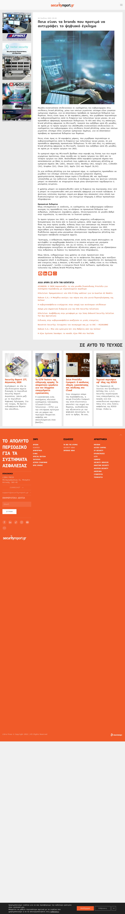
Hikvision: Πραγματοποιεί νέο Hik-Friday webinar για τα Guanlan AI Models (75, 293)
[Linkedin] (10, 522)
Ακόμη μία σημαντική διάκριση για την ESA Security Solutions (68, 309)
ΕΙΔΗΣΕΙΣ (36, 447)
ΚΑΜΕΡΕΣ (97, 459)
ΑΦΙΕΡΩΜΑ (97, 471)
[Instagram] (22, 522)
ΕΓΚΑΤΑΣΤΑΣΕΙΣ (99, 453)
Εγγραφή (9, 511)
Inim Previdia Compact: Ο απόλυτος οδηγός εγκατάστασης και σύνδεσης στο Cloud (77, 385)
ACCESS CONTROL (100, 447)
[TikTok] (16, 522)
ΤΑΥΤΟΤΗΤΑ (36, 459)
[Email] (4, 528)
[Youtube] (27, 522)
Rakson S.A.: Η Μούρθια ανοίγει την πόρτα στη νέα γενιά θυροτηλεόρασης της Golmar (75, 299)
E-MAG (35, 453)
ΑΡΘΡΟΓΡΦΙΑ (37, 450)
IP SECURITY (98, 450)
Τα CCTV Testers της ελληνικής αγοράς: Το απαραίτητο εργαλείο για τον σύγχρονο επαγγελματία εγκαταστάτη (46, 386)
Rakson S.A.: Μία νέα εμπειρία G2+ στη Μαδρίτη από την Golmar (69, 329)
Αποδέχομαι (85, 908)
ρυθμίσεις (54, 912)
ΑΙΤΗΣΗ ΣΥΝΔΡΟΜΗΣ (40, 462)
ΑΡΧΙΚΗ (35, 444)
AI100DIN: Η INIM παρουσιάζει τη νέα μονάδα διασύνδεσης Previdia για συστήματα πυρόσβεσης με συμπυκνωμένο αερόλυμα (73, 287)
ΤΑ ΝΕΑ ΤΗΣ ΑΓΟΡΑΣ (70, 444)
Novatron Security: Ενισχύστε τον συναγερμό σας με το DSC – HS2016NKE (73, 324)
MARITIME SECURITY (101, 465)
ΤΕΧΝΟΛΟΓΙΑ (98, 477)
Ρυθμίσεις (103, 908)
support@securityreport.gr (15, 492)
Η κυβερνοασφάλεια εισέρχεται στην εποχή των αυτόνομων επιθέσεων (72, 304)
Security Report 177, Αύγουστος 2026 (16, 381)
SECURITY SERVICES (101, 462)
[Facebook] (4, 522)
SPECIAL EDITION (39, 456)
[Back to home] (62, 5)
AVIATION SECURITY (101, 468)
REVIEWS (97, 444)
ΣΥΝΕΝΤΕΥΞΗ (98, 474)
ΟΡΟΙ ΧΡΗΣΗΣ (38, 465)
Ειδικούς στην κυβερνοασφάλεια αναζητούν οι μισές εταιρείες (68, 320)
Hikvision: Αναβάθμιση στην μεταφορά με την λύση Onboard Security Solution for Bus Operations (76, 314)
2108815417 (15, 487)
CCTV (95, 456)
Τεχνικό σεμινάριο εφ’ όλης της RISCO (106, 381)
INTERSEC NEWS (69, 450)
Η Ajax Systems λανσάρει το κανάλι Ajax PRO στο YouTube (66, 333)
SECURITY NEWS (69, 447)
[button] (121, 5)
